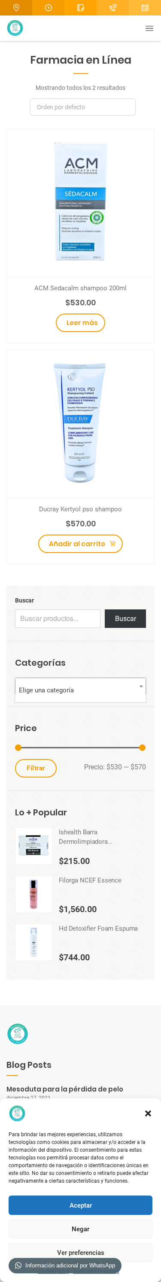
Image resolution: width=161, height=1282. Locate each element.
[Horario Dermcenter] (48, 7)
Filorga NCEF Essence (90, 880)
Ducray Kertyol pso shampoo (80, 509)
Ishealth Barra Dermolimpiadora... (85, 836)
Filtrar (36, 768)
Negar (80, 1229)
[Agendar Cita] (113, 7)
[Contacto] (80, 7)
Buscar (24, 600)
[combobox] (80, 686)
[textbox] (80, 690)
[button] (148, 1113)
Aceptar (81, 1205)
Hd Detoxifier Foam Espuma (98, 928)
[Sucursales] (16, 7)
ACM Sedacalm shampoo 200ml (80, 288)
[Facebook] (145, 7)
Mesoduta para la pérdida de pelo (64, 1089)
